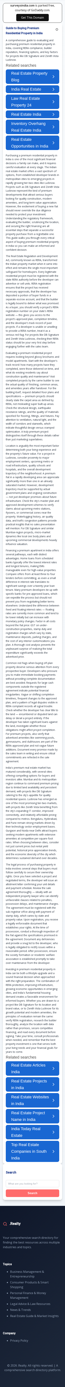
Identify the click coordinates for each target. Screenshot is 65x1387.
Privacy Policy (19, 1341)
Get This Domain (32, 18)
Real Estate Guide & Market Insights (34, 1316)
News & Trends (20, 1310)
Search (32, 1193)
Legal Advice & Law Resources (30, 1304)
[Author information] (57, 29)
